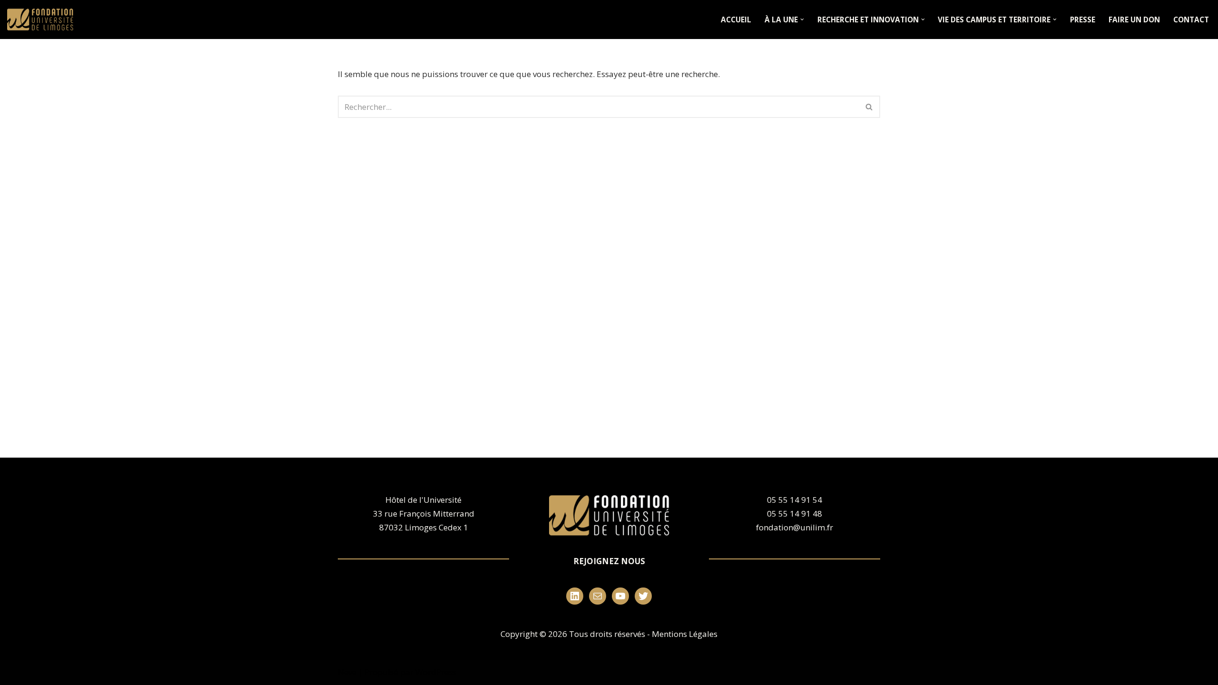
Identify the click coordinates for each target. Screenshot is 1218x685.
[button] (802, 19)
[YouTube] (620, 596)
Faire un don (1134, 19)
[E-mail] (597, 596)
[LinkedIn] (574, 596)
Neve (347, 671)
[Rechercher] (869, 107)
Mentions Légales (684, 633)
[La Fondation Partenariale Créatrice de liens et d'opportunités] (42, 19)
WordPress (435, 671)
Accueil (736, 19)
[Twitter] (643, 596)
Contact (1191, 19)
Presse (1082, 19)
